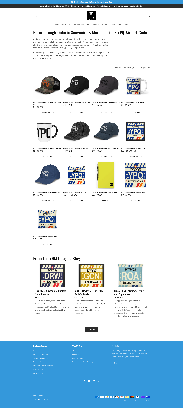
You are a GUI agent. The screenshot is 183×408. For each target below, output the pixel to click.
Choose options (47, 113)
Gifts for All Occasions (41, 369)
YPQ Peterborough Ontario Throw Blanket (133, 192)
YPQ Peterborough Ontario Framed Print (133, 148)
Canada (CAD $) (40, 399)
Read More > (45, 58)
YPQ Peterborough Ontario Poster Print (74, 192)
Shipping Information (40, 358)
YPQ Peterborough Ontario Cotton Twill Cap (75, 148)
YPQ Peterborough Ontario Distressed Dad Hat (105, 148)
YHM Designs (130, 400)
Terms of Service (39, 362)
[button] (35, 15)
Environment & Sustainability (82, 362)
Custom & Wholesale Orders (43, 366)
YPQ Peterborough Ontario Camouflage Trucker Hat (47, 103)
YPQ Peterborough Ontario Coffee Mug (132, 102)
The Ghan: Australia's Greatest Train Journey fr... (50, 292)
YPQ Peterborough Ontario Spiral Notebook (104, 192)
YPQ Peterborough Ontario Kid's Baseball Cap (46, 192)
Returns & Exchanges (40, 354)
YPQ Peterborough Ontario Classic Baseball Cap (77, 102)
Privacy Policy (38, 351)
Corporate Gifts (38, 373)
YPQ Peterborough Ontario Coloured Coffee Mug (47, 148)
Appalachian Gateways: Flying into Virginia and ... (129, 292)
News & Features (78, 358)
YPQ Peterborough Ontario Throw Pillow (45, 236)
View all (91, 329)
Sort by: (118, 68)
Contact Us (76, 354)
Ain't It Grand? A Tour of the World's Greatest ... (88, 292)
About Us (75, 351)
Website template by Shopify (142, 400)
